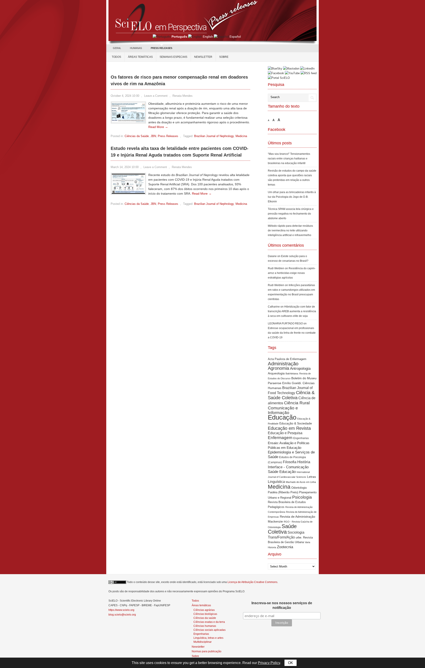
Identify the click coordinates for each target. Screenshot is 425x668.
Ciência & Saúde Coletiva (291, 395)
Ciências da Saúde (137, 136)
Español (235, 36)
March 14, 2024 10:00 (125, 167)
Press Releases (168, 136)
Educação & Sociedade (295, 423)
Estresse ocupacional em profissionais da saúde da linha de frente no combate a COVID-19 (292, 333)
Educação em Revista (289, 428)
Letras (311, 476)
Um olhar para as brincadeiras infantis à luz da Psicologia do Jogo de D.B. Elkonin (292, 197)
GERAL (117, 48)
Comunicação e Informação (283, 410)
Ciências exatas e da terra (209, 621)
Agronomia (278, 368)
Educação (282, 417)
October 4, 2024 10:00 (125, 95)
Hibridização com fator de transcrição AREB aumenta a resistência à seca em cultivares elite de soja (292, 311)
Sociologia (296, 532)
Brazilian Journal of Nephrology (214, 136)
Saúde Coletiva (282, 529)
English (208, 36)
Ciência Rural (297, 402)
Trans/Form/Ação (281, 537)
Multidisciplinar (202, 641)
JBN (153, 136)
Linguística (276, 482)
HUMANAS (136, 48)
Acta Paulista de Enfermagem (287, 359)
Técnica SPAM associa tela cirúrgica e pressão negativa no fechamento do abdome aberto (291, 213)
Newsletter (203, 56)
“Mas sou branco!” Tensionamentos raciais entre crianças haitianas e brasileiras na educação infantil (289, 158)
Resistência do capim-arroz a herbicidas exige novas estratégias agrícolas (291, 273)
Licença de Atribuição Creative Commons (252, 582)
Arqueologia (276, 373)
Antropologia (300, 368)
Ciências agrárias (204, 609)
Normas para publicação (206, 651)
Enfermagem (280, 437)
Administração (283, 363)
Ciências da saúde (204, 617)
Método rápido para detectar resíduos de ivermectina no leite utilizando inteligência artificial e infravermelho (290, 230)
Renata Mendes (182, 95)
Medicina (241, 136)
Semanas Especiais (173, 56)
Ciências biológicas (205, 613)
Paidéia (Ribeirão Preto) (283, 492)
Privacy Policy (269, 663)
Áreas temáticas (140, 56)
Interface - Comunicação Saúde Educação (288, 469)
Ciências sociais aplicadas (209, 629)
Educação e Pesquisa (285, 433)
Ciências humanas (204, 625)
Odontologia (299, 487)
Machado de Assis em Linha (301, 482)
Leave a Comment (156, 95)
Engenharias (301, 438)
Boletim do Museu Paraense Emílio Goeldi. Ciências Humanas (292, 383)
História (303, 462)
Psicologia (302, 497)
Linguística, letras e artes (208, 637)
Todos (116, 56)
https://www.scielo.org (121, 610)
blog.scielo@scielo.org (122, 614)
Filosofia (289, 462)
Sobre (223, 56)
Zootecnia (285, 547)
